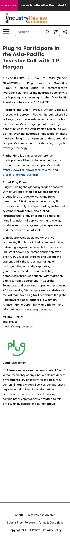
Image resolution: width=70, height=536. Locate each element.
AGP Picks (9, 5)
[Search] (47, 32)
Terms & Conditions (50, 522)
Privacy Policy (52, 530)
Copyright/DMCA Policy (24, 530)
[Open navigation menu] (6, 31)
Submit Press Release (21, 522)
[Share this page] (65, 31)
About (19, 515)
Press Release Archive (40, 515)
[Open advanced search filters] (55, 32)
